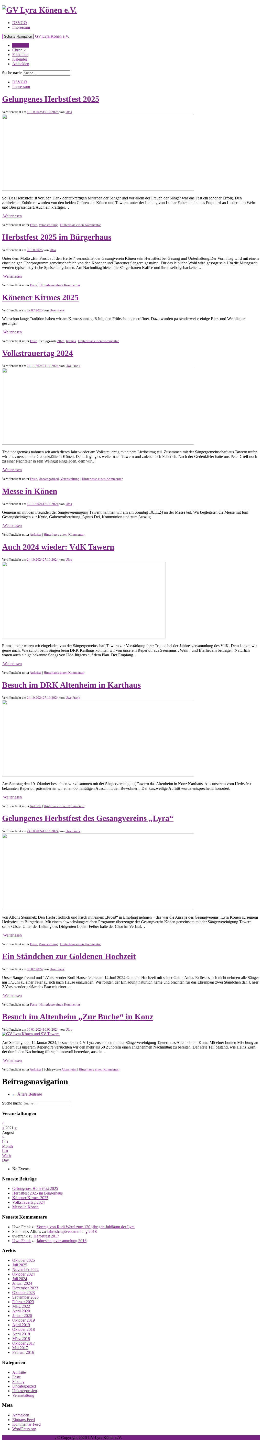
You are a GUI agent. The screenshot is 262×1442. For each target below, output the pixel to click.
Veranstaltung (48, 225)
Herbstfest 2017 (46, 1236)
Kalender (19, 59)
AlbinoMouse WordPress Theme (28, 1437)
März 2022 (21, 1306)
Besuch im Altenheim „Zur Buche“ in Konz (77, 1016)
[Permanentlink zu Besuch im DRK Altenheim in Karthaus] (98, 775)
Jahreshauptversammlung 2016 (61, 1240)
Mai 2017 (20, 1348)
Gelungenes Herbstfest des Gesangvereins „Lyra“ (87, 818)
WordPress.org (24, 1429)
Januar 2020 (22, 1315)
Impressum (21, 27)
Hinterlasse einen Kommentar (80, 225)
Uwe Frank (57, 310)
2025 (60, 341)
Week (6, 1155)
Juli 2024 (19, 1279)
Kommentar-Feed (26, 1424)
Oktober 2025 (23, 1260)
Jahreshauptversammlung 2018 (72, 1231)
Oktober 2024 (23, 1274)
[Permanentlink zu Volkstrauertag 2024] (98, 443)
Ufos (69, 112)
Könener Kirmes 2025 (40, 297)
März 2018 (21, 1338)
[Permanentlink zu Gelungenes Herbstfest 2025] (98, 189)
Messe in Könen (29, 491)
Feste (33, 225)
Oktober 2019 (23, 1320)
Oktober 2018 (23, 1329)
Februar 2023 (23, 1302)
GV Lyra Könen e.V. (52, 36)
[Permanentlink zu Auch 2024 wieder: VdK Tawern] (84, 637)
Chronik (19, 50)
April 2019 (21, 1325)
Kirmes (71, 341)
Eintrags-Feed (23, 1419)
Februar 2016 (23, 1352)
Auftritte (35, 534)
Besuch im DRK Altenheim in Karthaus (71, 685)
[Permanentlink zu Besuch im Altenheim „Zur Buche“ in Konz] (31, 1034)
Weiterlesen (12, 216)
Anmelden (20, 64)
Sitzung (18, 1381)
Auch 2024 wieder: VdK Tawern (58, 546)
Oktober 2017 (23, 1343)
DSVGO (19, 22)
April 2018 (21, 1334)
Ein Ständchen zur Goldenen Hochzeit (69, 956)
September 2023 (25, 1297)
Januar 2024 (22, 1283)
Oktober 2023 (23, 1292)
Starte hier (20, 45)
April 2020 (21, 1311)
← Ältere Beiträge (27, 1094)
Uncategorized (49, 479)
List (5, 1151)
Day (5, 1160)
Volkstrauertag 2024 (37, 353)
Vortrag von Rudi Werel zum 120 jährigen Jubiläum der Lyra (86, 1227)
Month (7, 1146)
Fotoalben (20, 54)
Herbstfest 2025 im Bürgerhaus (56, 237)
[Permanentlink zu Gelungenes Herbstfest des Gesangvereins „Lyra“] (98, 908)
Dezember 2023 (25, 1288)
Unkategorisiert (24, 1391)
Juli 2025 (19, 1265)
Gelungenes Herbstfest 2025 (50, 99)
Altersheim (69, 1069)
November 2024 (25, 1269)
